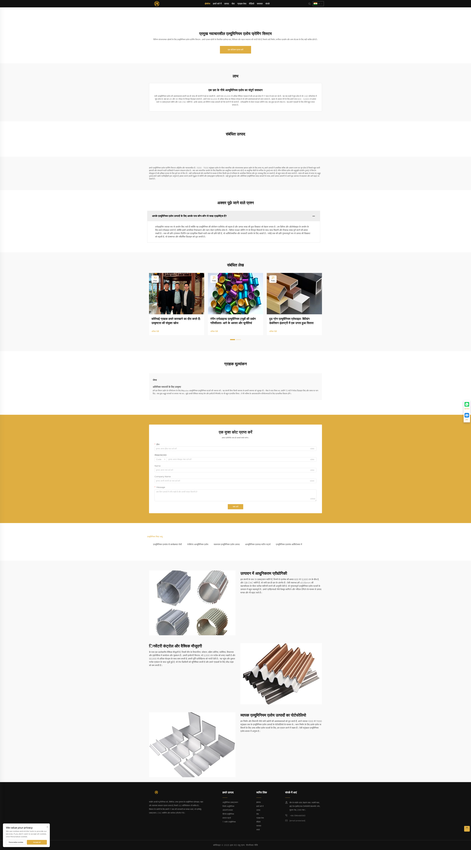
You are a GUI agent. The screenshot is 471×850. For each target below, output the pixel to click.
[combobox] (161, 459)
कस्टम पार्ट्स (226, 818)
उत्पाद (226, 3)
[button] (232, 339)
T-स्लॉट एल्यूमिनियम (229, 822)
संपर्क (267, 3)
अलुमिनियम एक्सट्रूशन (230, 802)
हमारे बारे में (217, 3)
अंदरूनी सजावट (227, 810)
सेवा (233, 3)
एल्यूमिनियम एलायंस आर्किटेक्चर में (289, 544)
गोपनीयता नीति (252, 845)
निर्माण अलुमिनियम (228, 806)
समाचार (260, 3)
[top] (467, 829)
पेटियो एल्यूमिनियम (228, 814)
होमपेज (207, 3)
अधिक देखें (155, 331)
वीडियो (251, 3)
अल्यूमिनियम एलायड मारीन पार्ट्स (257, 544)
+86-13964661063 (297, 815)
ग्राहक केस (241, 3)
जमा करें (235, 506)
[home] (156, 3)
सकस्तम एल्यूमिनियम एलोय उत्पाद (227, 544)
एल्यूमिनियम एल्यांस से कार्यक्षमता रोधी (167, 544)
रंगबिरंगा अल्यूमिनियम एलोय (197, 544)
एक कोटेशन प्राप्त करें (235, 49)
